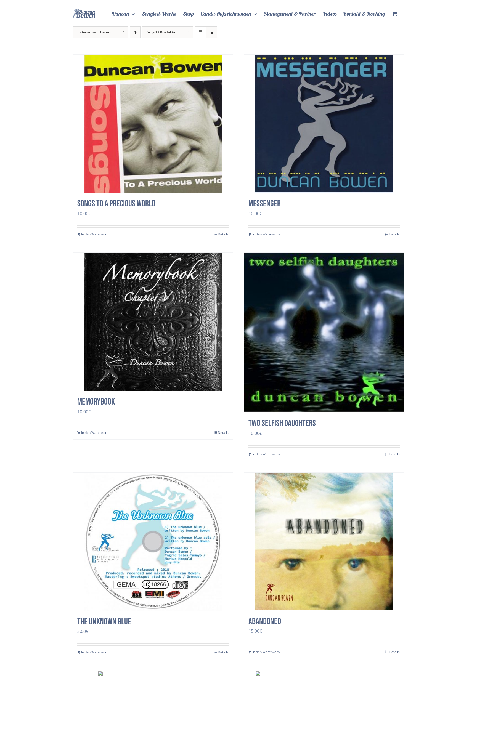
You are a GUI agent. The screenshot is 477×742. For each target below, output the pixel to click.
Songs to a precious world (116, 203)
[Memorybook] (153, 322)
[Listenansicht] (211, 32)
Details (223, 234)
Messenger (264, 203)
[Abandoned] (324, 541)
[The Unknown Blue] (153, 542)
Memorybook (96, 402)
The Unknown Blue (104, 621)
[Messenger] (324, 124)
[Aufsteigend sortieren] (135, 32)
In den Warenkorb (94, 234)
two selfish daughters (282, 423)
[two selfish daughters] (324, 332)
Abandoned (264, 621)
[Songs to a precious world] (153, 124)
